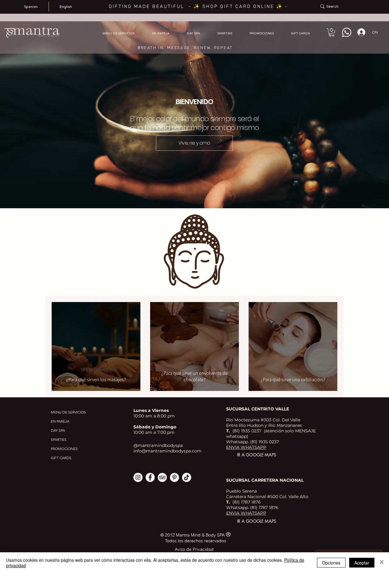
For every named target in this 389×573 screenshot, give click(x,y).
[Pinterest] (174, 477)
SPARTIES (59, 439)
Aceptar (361, 563)
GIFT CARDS (61, 457)
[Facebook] (150, 477)
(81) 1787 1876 (263, 507)
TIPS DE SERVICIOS (96, 370)
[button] (331, 32)
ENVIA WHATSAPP (246, 447)
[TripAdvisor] (162, 477)
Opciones (331, 563)
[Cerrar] (381, 562)
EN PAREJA (60, 421)
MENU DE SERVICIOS (68, 412)
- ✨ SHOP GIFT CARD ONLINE (232, 6)
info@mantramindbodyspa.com (167, 451)
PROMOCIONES (64, 448)
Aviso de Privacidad (194, 549)
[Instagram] (138, 477)
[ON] (359, 32)
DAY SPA (58, 430)
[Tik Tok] (186, 477)
